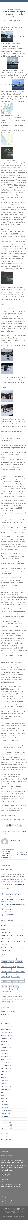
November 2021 (5, 1062)
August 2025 (4, 1029)
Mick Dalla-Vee (5, 929)
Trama (11, 1001)
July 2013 (3, 1131)
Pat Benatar (15, 986)
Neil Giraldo (4, 986)
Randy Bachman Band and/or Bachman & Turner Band (13, 994)
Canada (3, 964)
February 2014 (5, 1122)
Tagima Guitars (9, 914)
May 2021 (4, 1080)
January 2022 (4, 1059)
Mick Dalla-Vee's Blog (14, 9)
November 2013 (5, 1125)
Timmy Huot (20, 999)
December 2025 (5, 1026)
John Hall (4, 974)
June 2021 (4, 1077)
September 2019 (5, 1086)
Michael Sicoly (22, 979)
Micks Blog (4, 1014)
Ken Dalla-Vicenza (15, 976)
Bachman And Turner (11, 959)
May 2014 (4, 1116)
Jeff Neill (22, 971)
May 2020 (4, 1083)
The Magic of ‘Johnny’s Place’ (17, 925)
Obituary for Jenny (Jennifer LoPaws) (15, 904)
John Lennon (9, 974)
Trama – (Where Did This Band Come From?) (13, 937)
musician (22, 984)
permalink (20, 834)
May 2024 (4, 1041)
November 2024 (5, 1035)
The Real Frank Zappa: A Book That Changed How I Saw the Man (14, 893)
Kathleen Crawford (6, 976)
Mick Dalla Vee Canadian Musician (17, 981)
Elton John (14, 969)
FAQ (23, 1212)
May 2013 (4, 1137)
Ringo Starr (4, 996)
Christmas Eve (9, 909)
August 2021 (4, 1071)
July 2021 (3, 1074)
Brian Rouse (11, 961)
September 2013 (5, 1128)
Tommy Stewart (5, 1001)
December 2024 (5, 1032)
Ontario (10, 986)
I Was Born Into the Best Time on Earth (15, 899)
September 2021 (5, 1068)
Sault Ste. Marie (18, 996)
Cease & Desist (21, 964)
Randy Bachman (13, 989)
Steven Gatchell (5, 948)
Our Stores (20, 1211)
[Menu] (2, 4)
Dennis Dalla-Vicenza (6, 969)
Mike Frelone (16, 984)
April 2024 (4, 1044)
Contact (18, 1212)
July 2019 (3, 1092)
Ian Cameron (16, 971)
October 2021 (5, 1065)
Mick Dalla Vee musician (7, 984)
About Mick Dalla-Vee (10, 1211)
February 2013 (5, 1140)
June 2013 (4, 1134)
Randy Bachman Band (6, 991)
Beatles (19, 959)
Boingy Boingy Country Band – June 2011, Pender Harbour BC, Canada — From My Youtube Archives (7, 853)
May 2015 (4, 1104)
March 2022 (4, 1053)
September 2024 (5, 1038)
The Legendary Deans (11, 999)
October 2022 (5, 1047)
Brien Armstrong (18, 961)
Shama (3, 999)
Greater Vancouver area (7, 971)
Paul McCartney (5, 989)
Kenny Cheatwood (6, 979)
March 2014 (4, 1119)
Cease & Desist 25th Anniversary (9, 966)
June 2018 (4, 1098)
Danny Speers (20, 966)
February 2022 (5, 1056)
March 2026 (4, 1023)
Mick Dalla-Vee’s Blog (10, 1212)
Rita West (3, 942)
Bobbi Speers (4, 961)
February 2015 (5, 1110)
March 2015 (4, 1107)
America (3, 959)
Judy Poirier (4, 925)
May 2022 (4, 1050)
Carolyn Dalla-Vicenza (11, 964)
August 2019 (4, 1089)
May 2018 (4, 1101)
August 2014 (4, 1113)
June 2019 (4, 1095)
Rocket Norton (11, 996)
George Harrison (22, 969)
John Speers (16, 974)
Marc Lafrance (14, 979)
